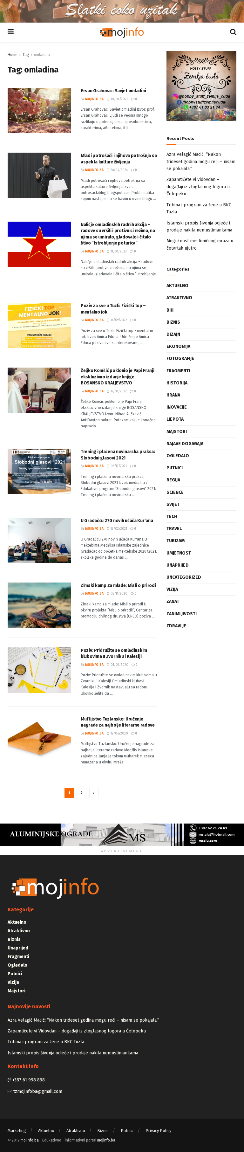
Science (175, 492)
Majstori (176, 431)
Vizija (172, 589)
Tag (26, 54)
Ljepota (175, 419)
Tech (171, 516)
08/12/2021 (118, 466)
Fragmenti (178, 371)
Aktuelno (177, 285)
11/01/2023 (118, 251)
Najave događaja (184, 443)
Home (12, 54)
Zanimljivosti (181, 614)
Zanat (172, 601)
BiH (169, 310)
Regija (173, 480)
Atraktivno (179, 297)
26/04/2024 (119, 170)
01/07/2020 (119, 665)
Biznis (173, 322)
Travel (174, 528)
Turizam (175, 540)
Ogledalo (177, 456)
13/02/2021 (118, 529)
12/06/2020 (119, 733)
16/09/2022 (118, 320)
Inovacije (176, 407)
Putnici (174, 468)
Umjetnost (178, 553)
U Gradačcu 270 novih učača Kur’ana (117, 520)
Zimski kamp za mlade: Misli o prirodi (118, 585)
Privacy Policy (158, 1130)
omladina (42, 54)
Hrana (173, 395)
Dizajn (173, 334)
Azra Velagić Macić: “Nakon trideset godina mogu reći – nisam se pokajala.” (200, 161)
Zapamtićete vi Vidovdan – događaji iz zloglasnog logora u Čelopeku (198, 187)
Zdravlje (176, 626)
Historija (176, 383)
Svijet (173, 504)
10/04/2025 (119, 99)
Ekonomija (178, 346)
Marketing (17, 1130)
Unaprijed (177, 565)
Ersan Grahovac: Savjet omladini (113, 90)
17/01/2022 (118, 391)
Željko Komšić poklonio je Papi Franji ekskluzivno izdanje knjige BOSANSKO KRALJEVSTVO (117, 377)
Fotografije (180, 358)
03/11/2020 (118, 594)
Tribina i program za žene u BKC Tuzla (46, 1042)
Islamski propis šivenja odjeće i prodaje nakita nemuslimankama (73, 1053)
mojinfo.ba (94, 99)
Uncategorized (183, 577)
